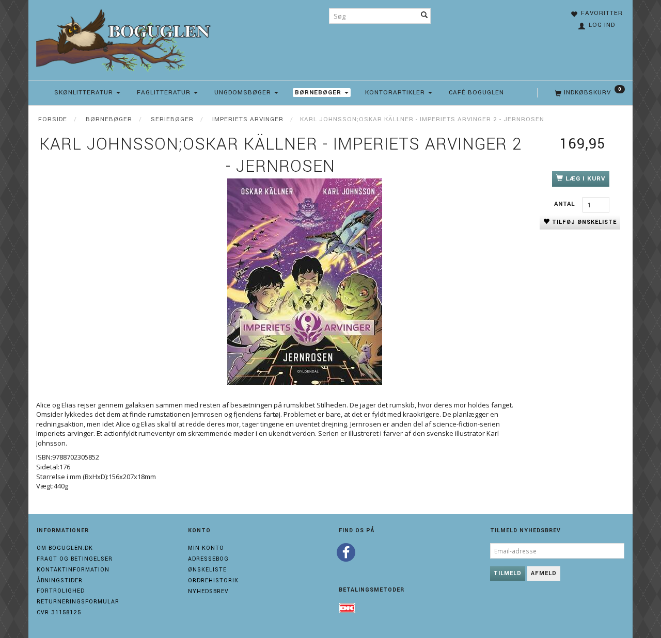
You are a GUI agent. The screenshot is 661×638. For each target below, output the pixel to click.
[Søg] (424, 16)
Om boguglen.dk (65, 548)
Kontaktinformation (73, 570)
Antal (565, 204)
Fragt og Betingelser (75, 559)
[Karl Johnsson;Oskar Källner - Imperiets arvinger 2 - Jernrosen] (304, 281)
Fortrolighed (61, 591)
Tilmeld (508, 573)
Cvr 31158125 (59, 612)
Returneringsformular (78, 602)
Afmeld (544, 573)
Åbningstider (60, 580)
